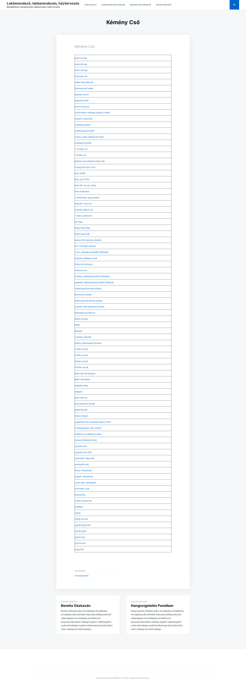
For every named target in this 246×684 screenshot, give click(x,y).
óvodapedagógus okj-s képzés (88, 427)
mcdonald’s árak (82, 488)
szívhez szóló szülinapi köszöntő (89, 136)
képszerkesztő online (84, 88)
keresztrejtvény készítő (85, 403)
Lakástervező (163, 5)
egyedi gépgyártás (83, 524)
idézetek (78, 330)
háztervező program (83, 264)
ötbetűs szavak (81, 361)
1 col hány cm (81, 148)
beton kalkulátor (82, 191)
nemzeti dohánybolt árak (86, 439)
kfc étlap (78, 221)
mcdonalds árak (82, 464)
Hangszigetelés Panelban (152, 606)
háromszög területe (83, 294)
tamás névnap (81, 64)
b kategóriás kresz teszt (85, 167)
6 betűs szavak (81, 355)
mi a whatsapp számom (85, 245)
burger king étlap (82, 227)
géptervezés (80, 536)
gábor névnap (81, 57)
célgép (78, 512)
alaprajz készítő (82, 100)
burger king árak (82, 233)
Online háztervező (140, 5)
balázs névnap (81, 69)
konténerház (80, 494)
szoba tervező (81, 270)
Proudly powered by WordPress (108, 678)
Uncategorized (81, 575)
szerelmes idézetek (83, 336)
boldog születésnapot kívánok (88, 342)
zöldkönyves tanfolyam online (88, 433)
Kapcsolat (91, 5)
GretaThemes (144, 678)
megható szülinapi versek (86, 258)
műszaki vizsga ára (83, 203)
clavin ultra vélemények (85, 482)
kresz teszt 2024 (82, 179)
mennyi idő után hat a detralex (88, 239)
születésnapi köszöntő (84, 130)
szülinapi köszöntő (83, 142)
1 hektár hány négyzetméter (87, 197)
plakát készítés (81, 409)
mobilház (79, 506)
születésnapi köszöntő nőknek (88, 288)
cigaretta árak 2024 (83, 452)
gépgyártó (79, 549)
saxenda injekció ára (84, 209)
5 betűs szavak (81, 348)
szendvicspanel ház (83, 500)
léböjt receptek (81, 318)
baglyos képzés (81, 415)
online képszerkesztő (84, 82)
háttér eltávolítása (82, 379)
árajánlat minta (81, 385)
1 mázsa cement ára (83, 215)
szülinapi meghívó (83, 124)
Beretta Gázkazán (76, 606)
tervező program (82, 106)
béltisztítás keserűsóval (85, 312)
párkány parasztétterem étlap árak (90, 160)
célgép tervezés (81, 518)
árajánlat (78, 391)
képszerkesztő (81, 76)
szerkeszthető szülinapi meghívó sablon (92, 112)
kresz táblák (80, 173)
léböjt (77, 324)
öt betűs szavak (81, 367)
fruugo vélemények (83, 470)
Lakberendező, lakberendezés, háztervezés (43, 3)
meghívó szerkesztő (83, 118)
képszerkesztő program (85, 373)
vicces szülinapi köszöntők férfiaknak (91, 251)
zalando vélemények (84, 476)
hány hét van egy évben (85, 185)
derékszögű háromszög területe (88, 300)
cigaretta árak (81, 446)
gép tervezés (80, 542)
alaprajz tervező (82, 94)
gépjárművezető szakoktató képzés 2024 (93, 421)
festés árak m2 (81, 397)
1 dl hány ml (80, 154)
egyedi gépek (81, 530)
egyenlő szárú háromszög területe (89, 306)
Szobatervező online (113, 5)
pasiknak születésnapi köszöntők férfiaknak (94, 282)
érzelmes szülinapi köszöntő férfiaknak (92, 276)
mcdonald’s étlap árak (84, 458)
